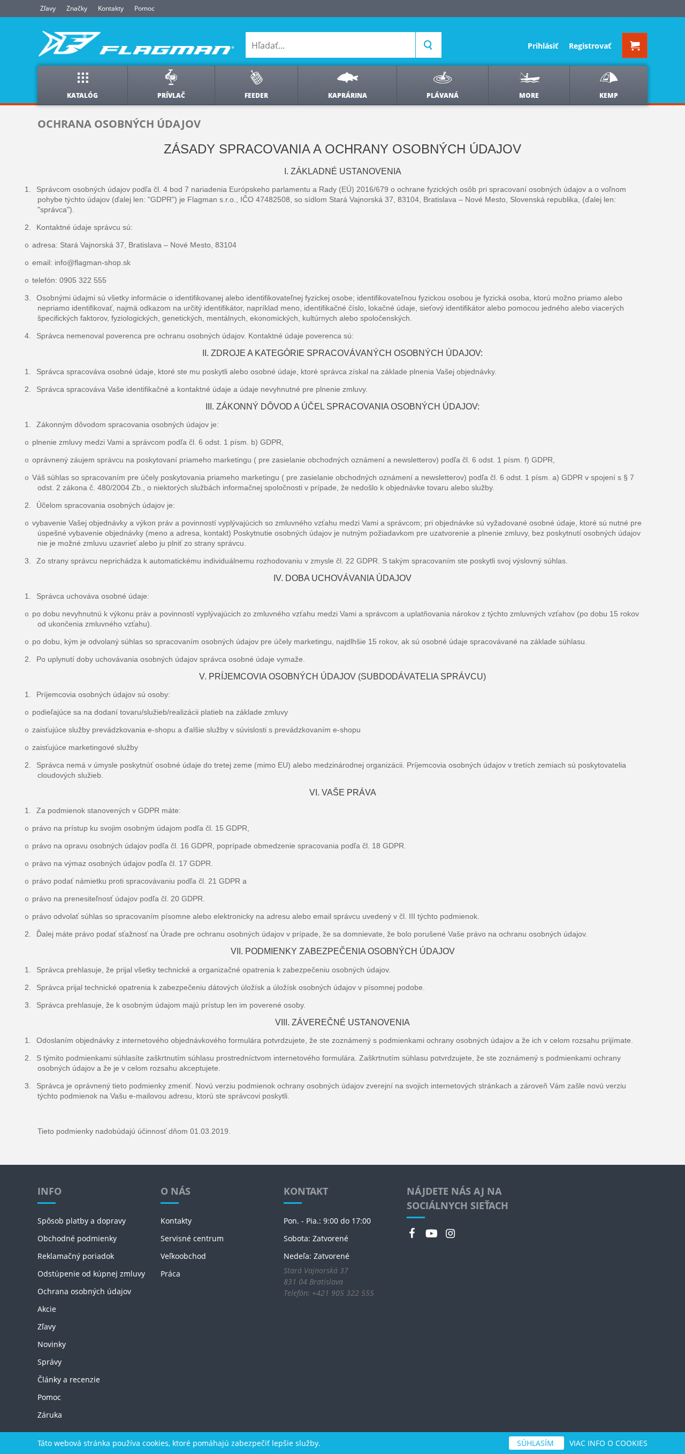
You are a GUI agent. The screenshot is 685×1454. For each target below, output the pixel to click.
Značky (76, 8)
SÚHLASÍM (536, 1443)
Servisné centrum (192, 1238)
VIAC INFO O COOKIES (608, 1443)
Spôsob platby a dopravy (81, 1221)
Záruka (49, 1415)
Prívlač (171, 95)
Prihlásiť (543, 46)
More (529, 95)
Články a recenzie (68, 1379)
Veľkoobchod (183, 1256)
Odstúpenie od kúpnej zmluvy (91, 1274)
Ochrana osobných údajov (84, 1291)
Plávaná (443, 95)
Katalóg (82, 95)
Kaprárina (347, 95)
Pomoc (144, 8)
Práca (170, 1274)
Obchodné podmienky (77, 1238)
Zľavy (48, 8)
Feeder (256, 95)
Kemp (608, 95)
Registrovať (590, 46)
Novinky (51, 1344)
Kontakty (111, 8)
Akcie (46, 1309)
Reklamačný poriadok (75, 1256)
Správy (49, 1362)
